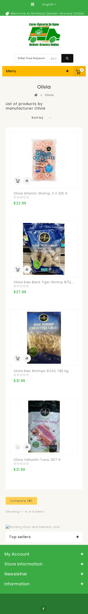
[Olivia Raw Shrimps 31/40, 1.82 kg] (44, 338)
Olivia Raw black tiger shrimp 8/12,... (44, 282)
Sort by (37, 117)
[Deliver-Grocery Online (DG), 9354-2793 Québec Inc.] (44, 34)
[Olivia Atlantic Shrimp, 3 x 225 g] (44, 160)
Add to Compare (27, 181)
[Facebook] (43, 609)
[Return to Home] (36, 95)
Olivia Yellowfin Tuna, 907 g (37, 459)
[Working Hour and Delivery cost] (33, 527)
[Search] (67, 58)
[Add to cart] (18, 181)
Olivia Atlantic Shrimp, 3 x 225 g (41, 193)
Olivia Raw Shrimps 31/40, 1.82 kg (41, 371)
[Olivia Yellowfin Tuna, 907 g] (44, 426)
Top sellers (20, 537)
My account (17, 554)
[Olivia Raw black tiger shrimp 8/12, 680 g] (44, 249)
